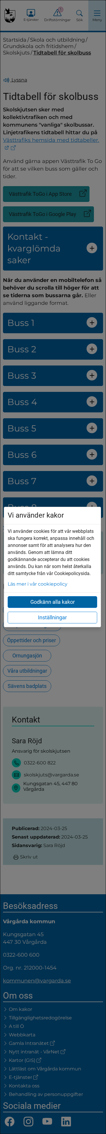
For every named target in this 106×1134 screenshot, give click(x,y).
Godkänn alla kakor (52, 602)
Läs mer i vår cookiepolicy (37, 584)
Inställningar (52, 617)
